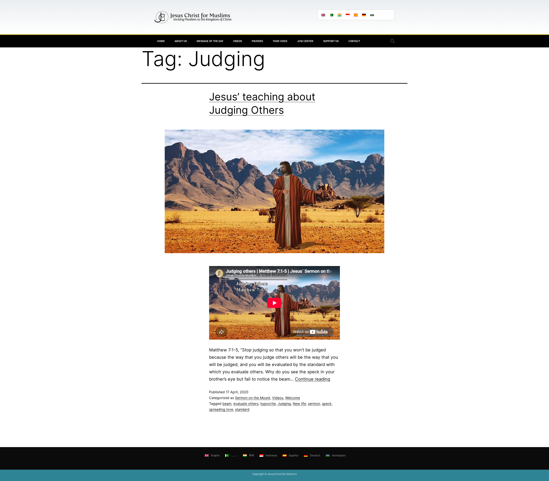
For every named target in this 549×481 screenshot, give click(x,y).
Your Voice (280, 41)
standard (242, 409)
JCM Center (305, 41)
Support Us (331, 41)
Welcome (292, 398)
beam (226, 403)
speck (327, 403)
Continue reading (312, 379)
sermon (314, 403)
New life (299, 403)
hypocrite (268, 403)
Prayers (257, 41)
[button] (392, 41)
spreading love (221, 409)
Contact (354, 41)
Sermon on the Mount (252, 398)
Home (161, 41)
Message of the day (210, 41)
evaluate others (245, 403)
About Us (181, 41)
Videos (237, 41)
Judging (284, 403)
